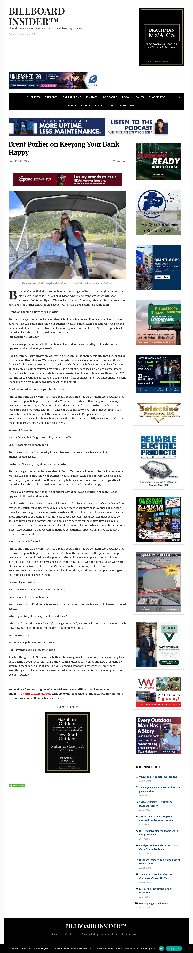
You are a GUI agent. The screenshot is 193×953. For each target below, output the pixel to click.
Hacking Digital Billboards (153, 903)
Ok (161, 948)
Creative (51, 97)
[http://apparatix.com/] (54, 80)
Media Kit (107, 934)
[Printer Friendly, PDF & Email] (17, 785)
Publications (78, 105)
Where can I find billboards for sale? (159, 777)
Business (33, 97)
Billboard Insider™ (37, 15)
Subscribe (127, 105)
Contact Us (71, 934)
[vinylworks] (158, 691)
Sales (140, 97)
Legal (126, 97)
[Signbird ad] (158, 644)
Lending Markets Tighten (95, 291)
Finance (92, 97)
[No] (189, 948)
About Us (57, 934)
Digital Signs (71, 97)
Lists (99, 105)
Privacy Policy (89, 934)
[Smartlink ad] (158, 373)
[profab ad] (158, 212)
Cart (111, 105)
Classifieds (157, 97)
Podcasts (110, 97)
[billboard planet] (158, 267)
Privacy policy (174, 948)
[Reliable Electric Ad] (158, 459)
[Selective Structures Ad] (158, 412)
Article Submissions (128, 934)
